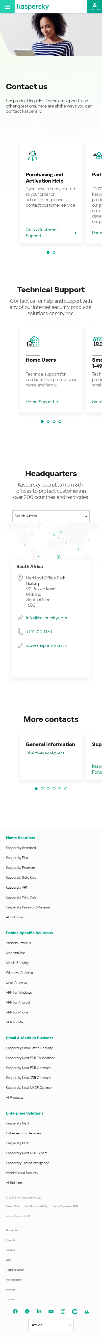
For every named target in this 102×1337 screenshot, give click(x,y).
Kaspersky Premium (20, 868)
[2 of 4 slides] (48, 421)
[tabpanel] (51, 619)
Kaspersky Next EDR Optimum (28, 1068)
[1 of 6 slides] (36, 789)
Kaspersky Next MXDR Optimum (29, 1088)
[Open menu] (7, 6)
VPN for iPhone (17, 1012)
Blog (8, 1259)
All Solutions (15, 917)
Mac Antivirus (16, 953)
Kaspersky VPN (17, 887)
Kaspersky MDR (17, 1143)
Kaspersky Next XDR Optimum (28, 1078)
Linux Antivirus (16, 982)
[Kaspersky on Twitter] (27, 1311)
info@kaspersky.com (46, 617)
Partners (10, 1250)
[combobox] (51, 516)
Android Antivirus (18, 943)
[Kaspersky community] (75, 1312)
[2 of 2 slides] (54, 252)
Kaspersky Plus (17, 858)
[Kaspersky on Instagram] (63, 1311)
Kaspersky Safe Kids (21, 877)
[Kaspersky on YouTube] (51, 1311)
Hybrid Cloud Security (22, 1173)
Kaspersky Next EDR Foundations (30, 1058)
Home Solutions (20, 837)
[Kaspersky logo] (33, 6)
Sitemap (10, 1289)
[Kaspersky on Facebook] (15, 1311)
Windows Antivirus (19, 973)
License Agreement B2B (18, 1216)
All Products (15, 1097)
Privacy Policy (13, 1206)
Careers (10, 1299)
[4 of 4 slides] (60, 421)
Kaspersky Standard (21, 848)
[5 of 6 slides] (60, 789)
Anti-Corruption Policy (37, 1206)
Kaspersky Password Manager (28, 907)
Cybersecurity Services (23, 1133)
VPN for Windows (19, 992)
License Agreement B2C (65, 1206)
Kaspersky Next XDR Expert (26, 1153)
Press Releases (14, 1279)
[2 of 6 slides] (42, 789)
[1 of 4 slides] (42, 421)
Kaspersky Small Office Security (29, 1048)
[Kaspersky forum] (87, 1312)
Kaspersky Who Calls (21, 897)
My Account (95, 9)
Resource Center (15, 1269)
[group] (51, 192)
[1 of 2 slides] (48, 252)
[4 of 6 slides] (54, 789)
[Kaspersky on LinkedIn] (39, 1311)
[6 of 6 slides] (66, 789)
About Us (11, 1240)
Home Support (40, 401)
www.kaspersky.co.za (46, 645)
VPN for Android (18, 1002)
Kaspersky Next (17, 1123)
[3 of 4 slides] (54, 421)
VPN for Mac (15, 1022)
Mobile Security (17, 963)
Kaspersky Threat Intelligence (27, 1163)
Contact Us (12, 1230)
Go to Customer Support (42, 232)
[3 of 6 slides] (48, 789)
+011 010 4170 (39, 631)
